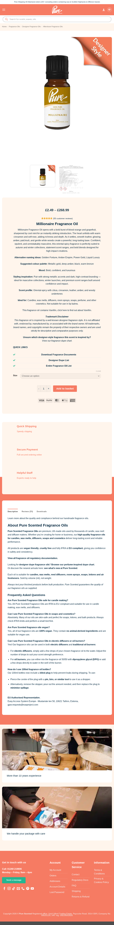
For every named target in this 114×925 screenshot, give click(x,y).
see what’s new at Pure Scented (60, 568)
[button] (3, 9)
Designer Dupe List (59, 360)
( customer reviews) (63, 218)
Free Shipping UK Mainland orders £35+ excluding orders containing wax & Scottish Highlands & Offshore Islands (57, 2)
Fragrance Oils (14, 27)
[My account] (103, 10)
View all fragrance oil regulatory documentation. (33, 558)
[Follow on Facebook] (4, 889)
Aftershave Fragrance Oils (53, 27)
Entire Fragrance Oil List (58, 366)
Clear (98, 371)
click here (62, 310)
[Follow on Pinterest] (27, 889)
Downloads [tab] (42, 511)
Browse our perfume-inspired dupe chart (72, 564)
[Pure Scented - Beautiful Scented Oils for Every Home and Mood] (57, 9)
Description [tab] (13, 511)
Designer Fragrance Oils (31, 27)
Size (15, 375)
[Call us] (22, 889)
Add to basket (65, 388)
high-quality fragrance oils (91, 534)
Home (4, 27)
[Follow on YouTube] (32, 889)
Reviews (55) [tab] (27, 511)
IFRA (63, 548)
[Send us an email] (18, 889)
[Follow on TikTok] (13, 889)
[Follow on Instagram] (9, 889)
